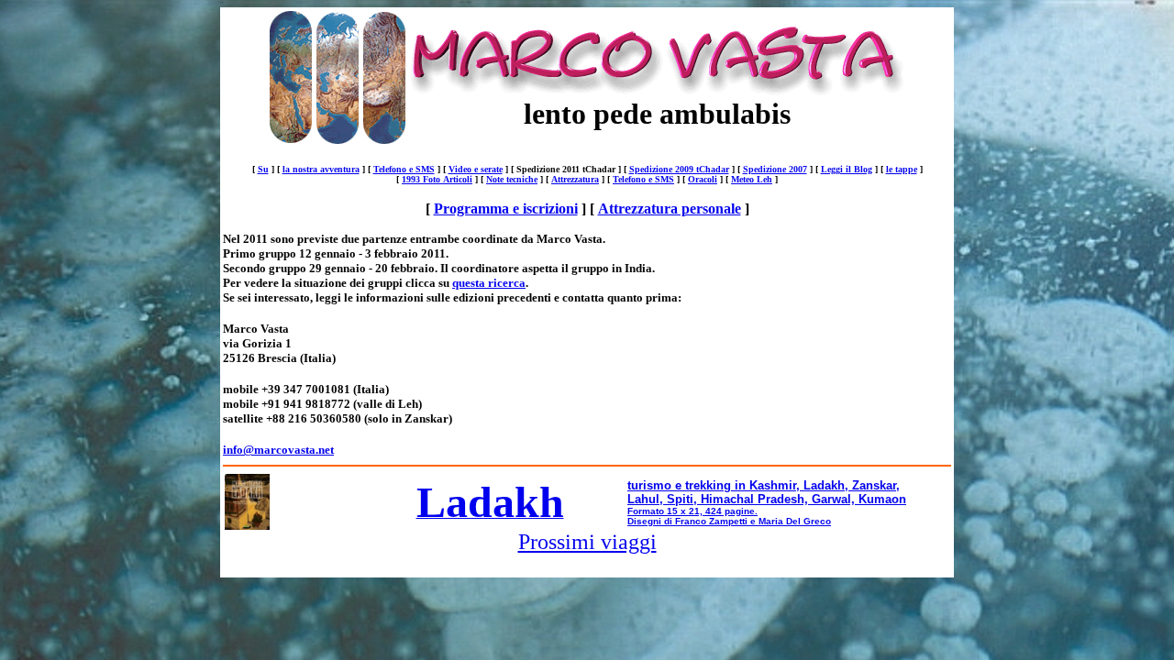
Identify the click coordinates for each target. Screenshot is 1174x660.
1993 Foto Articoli (437, 179)
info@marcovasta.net (278, 449)
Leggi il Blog (846, 169)
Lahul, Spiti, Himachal (690, 499)
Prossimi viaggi (587, 542)
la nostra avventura (321, 169)
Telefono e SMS (404, 169)
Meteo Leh (751, 179)
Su (263, 169)
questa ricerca (489, 283)
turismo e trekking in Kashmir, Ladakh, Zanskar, (763, 485)
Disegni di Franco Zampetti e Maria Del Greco (729, 521)
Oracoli (702, 179)
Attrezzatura (575, 179)
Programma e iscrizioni (506, 208)
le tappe (901, 169)
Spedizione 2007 (775, 169)
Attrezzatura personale (669, 208)
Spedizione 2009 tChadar (679, 169)
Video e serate (476, 169)
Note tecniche (511, 179)
